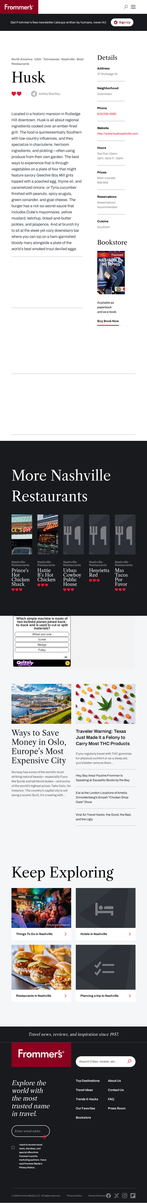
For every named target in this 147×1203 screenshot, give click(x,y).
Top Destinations (88, 1080)
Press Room (117, 1108)
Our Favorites (85, 1108)
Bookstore (83, 1117)
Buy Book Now (108, 321)
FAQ (111, 1099)
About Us (114, 1080)
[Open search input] (126, 7)
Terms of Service (96, 1195)
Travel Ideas (84, 1090)
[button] (133, 7)
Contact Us (116, 1090)
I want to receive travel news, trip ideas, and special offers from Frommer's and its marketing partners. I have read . (32, 1156)
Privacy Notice (74, 1195)
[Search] (129, 1061)
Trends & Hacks (87, 1099)
